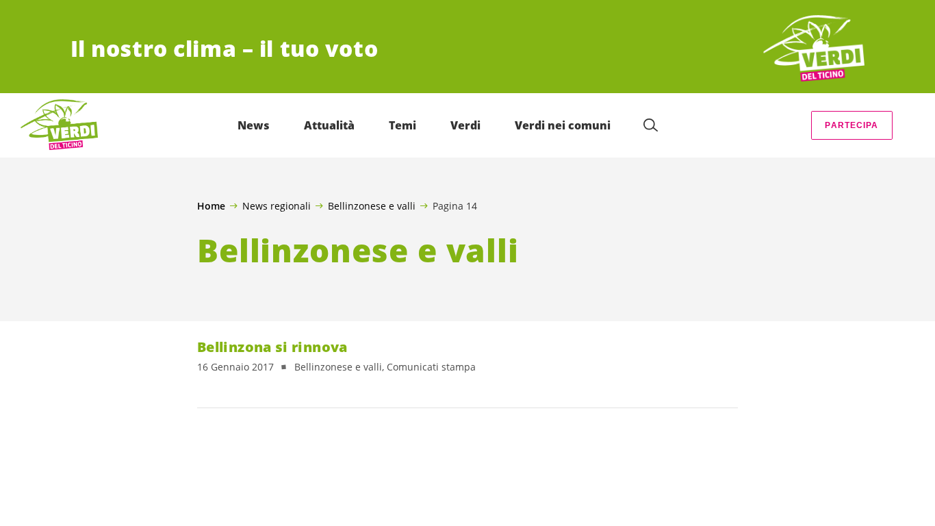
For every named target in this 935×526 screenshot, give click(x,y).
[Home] (813, 49)
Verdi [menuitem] (465, 125)
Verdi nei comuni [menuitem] (563, 125)
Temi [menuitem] (402, 125)
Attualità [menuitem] (329, 125)
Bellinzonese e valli (371, 205)
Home (211, 206)
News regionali (276, 205)
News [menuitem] (254, 125)
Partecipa (851, 125)
